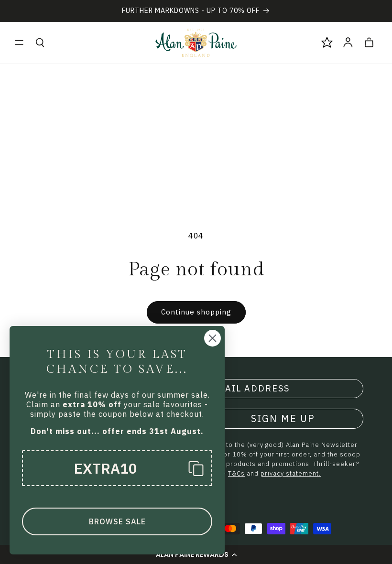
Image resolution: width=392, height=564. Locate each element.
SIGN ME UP (283, 418)
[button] (19, 42)
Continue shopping (196, 311)
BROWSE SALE (117, 521)
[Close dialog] (212, 338)
